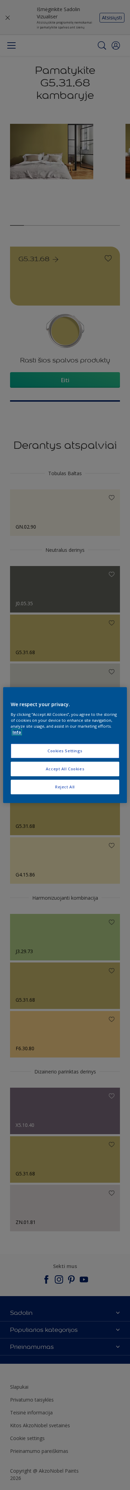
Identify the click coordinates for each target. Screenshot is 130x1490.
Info (16, 732)
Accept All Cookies (65, 768)
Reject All (65, 786)
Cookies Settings (65, 750)
